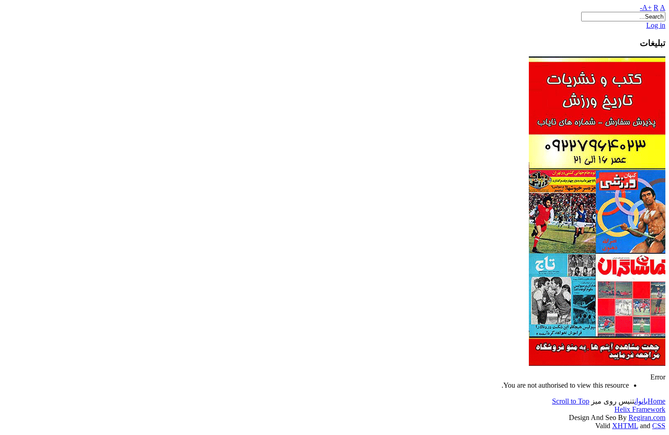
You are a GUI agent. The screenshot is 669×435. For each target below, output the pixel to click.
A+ (647, 7)
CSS (658, 426)
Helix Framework (639, 409)
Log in (655, 25)
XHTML (625, 426)
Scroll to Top (570, 401)
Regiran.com (646, 417)
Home (656, 401)
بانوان (641, 401)
